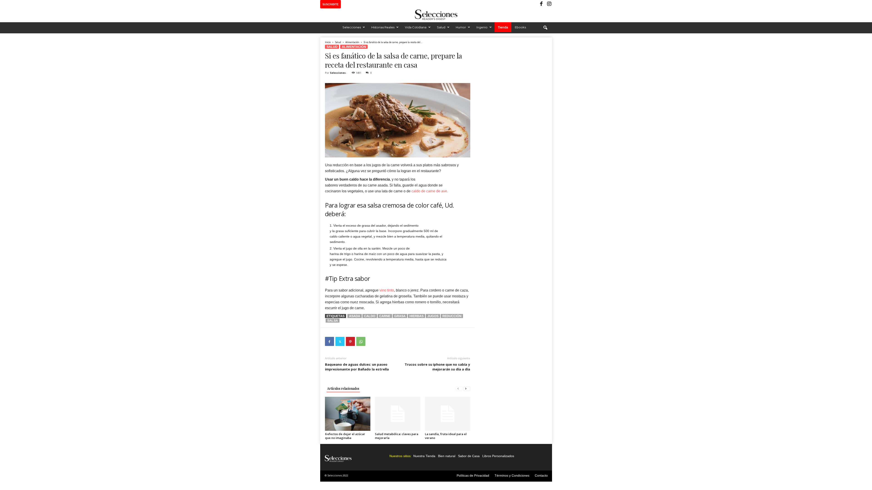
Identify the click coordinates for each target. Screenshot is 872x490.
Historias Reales (382, 27)
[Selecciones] (436, 15)
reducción (451, 316)
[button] (545, 28)
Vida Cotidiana (415, 27)
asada (354, 316)
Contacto (541, 475)
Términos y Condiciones (512, 475)
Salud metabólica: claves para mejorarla (396, 436)
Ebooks (520, 27)
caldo (369, 316)
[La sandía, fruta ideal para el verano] (447, 414)
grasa (400, 316)
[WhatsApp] (360, 341)
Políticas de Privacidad (473, 475)
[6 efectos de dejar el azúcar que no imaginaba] (347, 414)
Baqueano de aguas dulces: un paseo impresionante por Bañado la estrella (357, 366)
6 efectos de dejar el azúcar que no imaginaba (345, 436)
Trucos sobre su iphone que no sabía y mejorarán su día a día (437, 366)
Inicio (328, 42)
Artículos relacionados (343, 388)
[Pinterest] (350, 341)
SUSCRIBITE (330, 4)
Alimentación (352, 42)
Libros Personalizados (498, 456)
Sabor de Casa (469, 456)
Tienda (503, 27)
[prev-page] (459, 388)
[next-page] (466, 388)
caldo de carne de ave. (429, 191)
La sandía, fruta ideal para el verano (446, 436)
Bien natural (446, 456)
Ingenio (482, 27)
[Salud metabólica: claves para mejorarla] (397, 414)
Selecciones (351, 27)
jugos (432, 316)
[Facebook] (541, 4)
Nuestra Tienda (424, 456)
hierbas (416, 316)
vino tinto (386, 290)
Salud (441, 27)
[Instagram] (548, 4)
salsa (332, 320)
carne (384, 316)
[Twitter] (339, 341)
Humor (461, 27)
